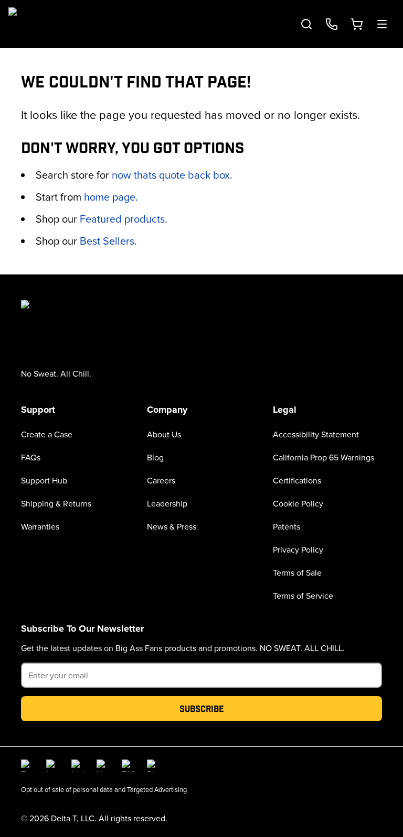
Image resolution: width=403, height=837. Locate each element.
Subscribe (201, 708)
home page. (111, 196)
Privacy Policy (298, 549)
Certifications (297, 480)
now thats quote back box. (172, 174)
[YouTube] (103, 765)
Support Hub (44, 480)
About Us (164, 434)
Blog (155, 457)
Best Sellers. (108, 240)
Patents (286, 526)
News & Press (171, 526)
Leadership (167, 503)
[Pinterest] (153, 765)
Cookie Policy (298, 503)
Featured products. (123, 218)
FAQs (30, 457)
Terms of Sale (297, 572)
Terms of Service (303, 595)
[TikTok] (128, 765)
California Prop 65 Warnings (323, 457)
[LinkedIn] (77, 765)
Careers (161, 480)
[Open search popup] (306, 24)
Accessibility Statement (316, 434)
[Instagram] (52, 765)
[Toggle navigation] (382, 24)
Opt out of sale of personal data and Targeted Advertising (104, 789)
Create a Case (46, 434)
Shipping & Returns (56, 503)
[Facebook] (27, 765)
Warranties (40, 526)
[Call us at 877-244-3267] (331, 24)
